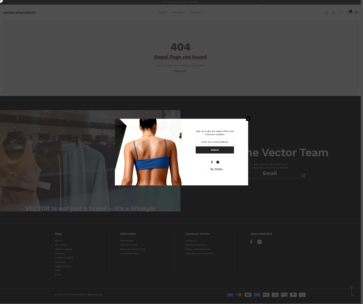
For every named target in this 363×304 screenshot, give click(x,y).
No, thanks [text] (216, 169)
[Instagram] (218, 162)
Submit (215, 150)
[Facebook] (212, 162)
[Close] (248, 119)
